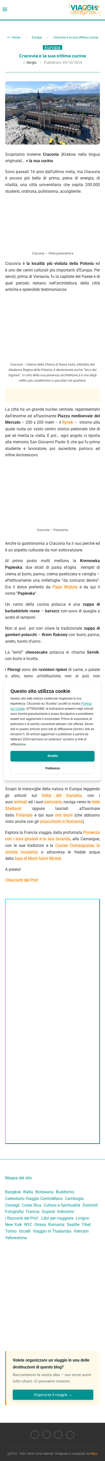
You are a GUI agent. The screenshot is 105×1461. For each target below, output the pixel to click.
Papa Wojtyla (64, 587)
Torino (11, 1231)
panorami (53, 801)
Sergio (31, 62)
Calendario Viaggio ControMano (34, 1198)
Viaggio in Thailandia (52, 1231)
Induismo (65, 1211)
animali (20, 801)
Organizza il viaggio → (53, 1395)
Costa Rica (31, 1205)
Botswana (44, 1192)
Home (16, 37)
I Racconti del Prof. (22, 880)
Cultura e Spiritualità (62, 1205)
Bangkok (13, 1192)
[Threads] (70, 1434)
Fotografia (14, 1211)
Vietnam (81, 1231)
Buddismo (65, 1192)
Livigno (82, 1218)
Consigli (12, 1205)
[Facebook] (35, 1434)
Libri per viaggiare (57, 1218)
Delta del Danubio (62, 795)
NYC (28, 1224)
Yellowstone (16, 1237)
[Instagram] (47, 1434)
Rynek (67, 422)
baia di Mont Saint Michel (38, 858)
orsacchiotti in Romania (61, 821)
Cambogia (74, 1198)
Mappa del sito (18, 1177)
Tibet (86, 1224)
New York (13, 1224)
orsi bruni (64, 815)
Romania (56, 1224)
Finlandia (24, 815)
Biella (28, 1192)
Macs (94, 1453)
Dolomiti (90, 1205)
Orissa (40, 1224)
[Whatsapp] (58, 1434)
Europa (37, 37)
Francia (33, 1211)
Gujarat (48, 1211)
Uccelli (25, 1231)
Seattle (73, 1224)
